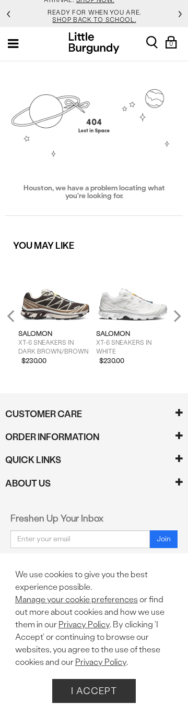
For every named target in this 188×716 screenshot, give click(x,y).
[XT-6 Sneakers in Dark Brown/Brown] (54, 289)
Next (175, 315)
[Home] (94, 43)
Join (164, 539)
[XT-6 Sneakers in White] (132, 289)
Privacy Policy (84, 624)
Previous (17, 319)
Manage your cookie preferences (76, 599)
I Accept (94, 690)
